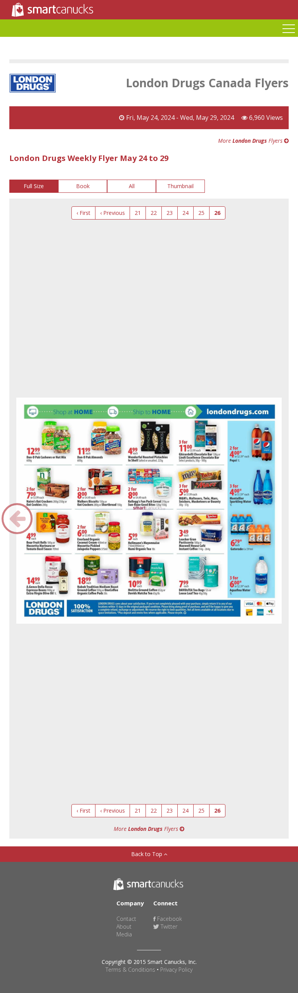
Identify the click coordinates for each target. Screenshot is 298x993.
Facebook (169, 918)
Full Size (34, 186)
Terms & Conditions (130, 969)
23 (169, 212)
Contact (126, 918)
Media (124, 934)
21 (138, 212)
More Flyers (251, 140)
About (124, 926)
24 (185, 212)
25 (201, 212)
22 (154, 212)
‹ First (83, 212)
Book (83, 186)
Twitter (168, 926)
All (132, 186)
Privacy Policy (176, 969)
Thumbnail (180, 186)
